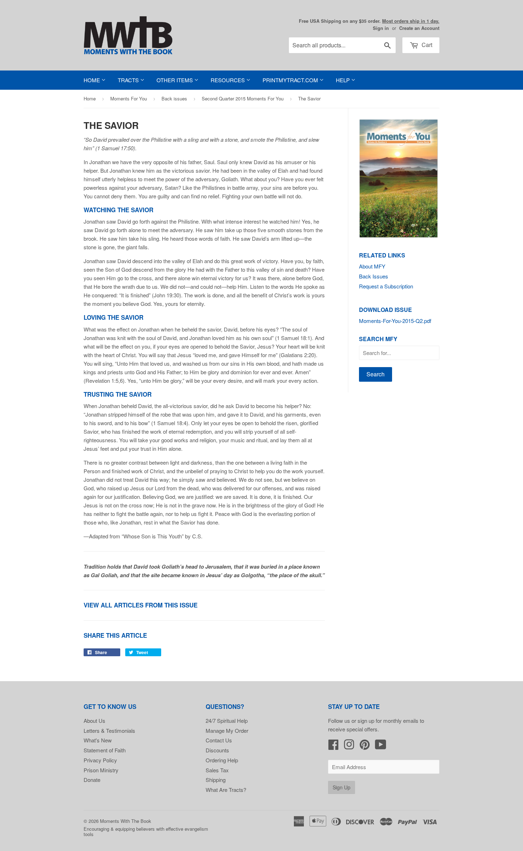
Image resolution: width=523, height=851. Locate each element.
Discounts (217, 750)
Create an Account (419, 28)
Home (92, 80)
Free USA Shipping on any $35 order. (369, 21)
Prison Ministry (101, 770)
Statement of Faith (105, 750)
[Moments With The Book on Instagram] (349, 746)
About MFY (372, 266)
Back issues (174, 98)
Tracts (129, 80)
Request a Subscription (386, 286)
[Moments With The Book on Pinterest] (364, 746)
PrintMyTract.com (291, 80)
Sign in (381, 28)
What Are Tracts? (226, 789)
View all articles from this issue (140, 605)
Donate (92, 779)
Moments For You (128, 98)
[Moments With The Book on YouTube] (380, 746)
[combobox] (342, 45)
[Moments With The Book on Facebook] (333, 746)
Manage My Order (227, 730)
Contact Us (219, 740)
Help (343, 80)
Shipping (216, 779)
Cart (426, 45)
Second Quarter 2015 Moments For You (243, 98)
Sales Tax (217, 770)
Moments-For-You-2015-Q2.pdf (395, 320)
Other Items (175, 80)
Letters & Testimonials (109, 730)
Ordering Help (222, 760)
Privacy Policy (100, 760)
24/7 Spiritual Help (227, 720)
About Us (94, 720)
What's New (98, 740)
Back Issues (373, 276)
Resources (228, 80)
